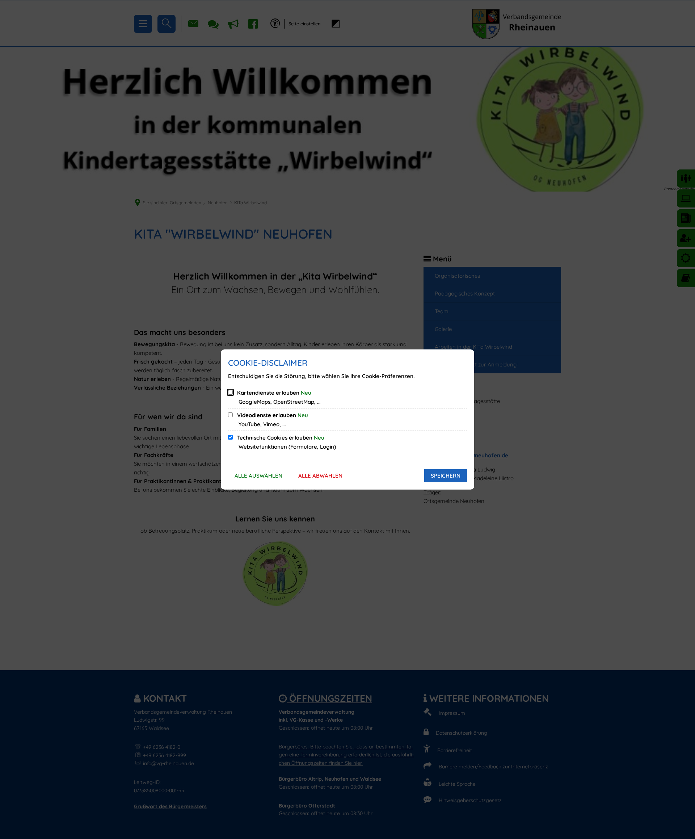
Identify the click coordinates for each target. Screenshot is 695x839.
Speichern (445, 475)
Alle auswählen (258, 475)
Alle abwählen (320, 475)
